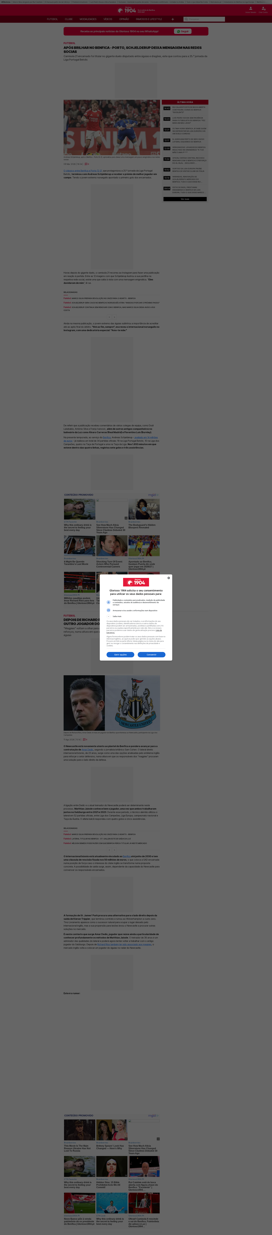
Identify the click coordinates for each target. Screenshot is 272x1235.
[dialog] (136, 617)
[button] (136, 616)
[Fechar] (169, 578)
